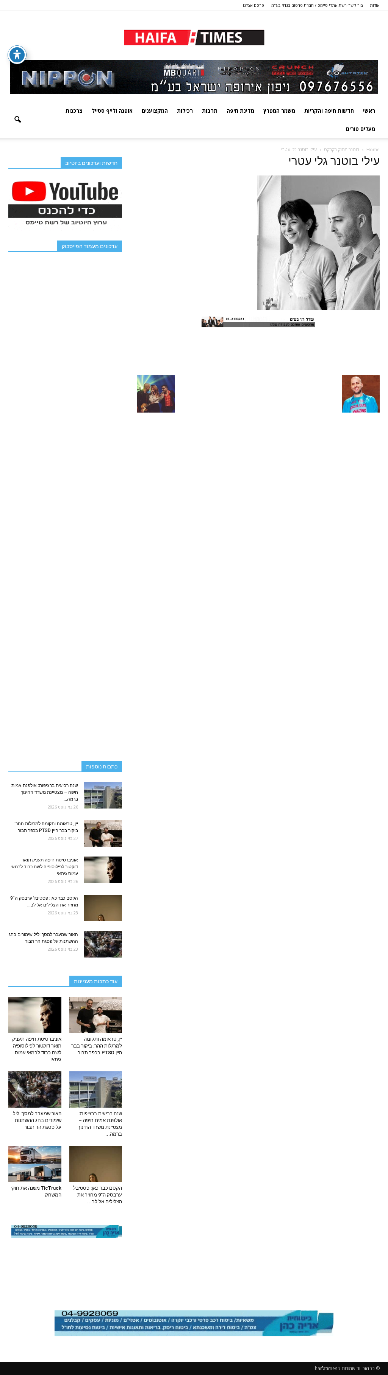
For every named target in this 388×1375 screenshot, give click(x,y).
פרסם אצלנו (253, 5)
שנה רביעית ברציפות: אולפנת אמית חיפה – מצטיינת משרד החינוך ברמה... (44, 792)
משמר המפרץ (279, 110)
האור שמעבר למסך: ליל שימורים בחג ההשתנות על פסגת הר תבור (37, 1120)
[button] (17, 120)
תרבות (209, 110)
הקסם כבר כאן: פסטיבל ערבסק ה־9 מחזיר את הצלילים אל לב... (97, 1194)
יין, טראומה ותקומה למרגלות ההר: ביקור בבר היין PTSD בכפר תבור (96, 1045)
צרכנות (74, 110)
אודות (375, 5)
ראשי (369, 110)
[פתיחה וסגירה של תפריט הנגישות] (17, 55)
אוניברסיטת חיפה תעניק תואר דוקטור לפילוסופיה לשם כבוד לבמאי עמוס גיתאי (44, 866)
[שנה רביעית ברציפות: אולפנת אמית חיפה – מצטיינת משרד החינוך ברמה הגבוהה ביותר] (103, 795)
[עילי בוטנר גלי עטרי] (318, 308)
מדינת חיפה (240, 110)
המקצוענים (155, 110)
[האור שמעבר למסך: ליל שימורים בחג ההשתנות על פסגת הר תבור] (103, 944)
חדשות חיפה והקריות (329, 110)
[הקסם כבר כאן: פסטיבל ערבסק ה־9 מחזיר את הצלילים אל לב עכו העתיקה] (103, 908)
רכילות (185, 110)
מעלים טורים (360, 128)
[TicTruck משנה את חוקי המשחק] (34, 1164)
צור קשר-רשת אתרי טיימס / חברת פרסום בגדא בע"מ (317, 5)
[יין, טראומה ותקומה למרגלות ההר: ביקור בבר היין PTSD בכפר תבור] (103, 833)
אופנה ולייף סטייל (112, 110)
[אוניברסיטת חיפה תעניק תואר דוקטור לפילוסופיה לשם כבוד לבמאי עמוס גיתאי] (103, 870)
